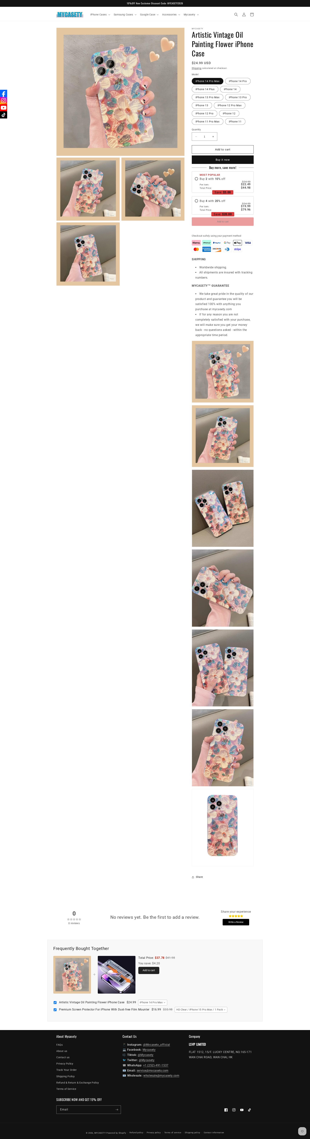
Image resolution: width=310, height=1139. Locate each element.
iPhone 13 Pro (238, 97)
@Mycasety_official (156, 1044)
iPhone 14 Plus (205, 89)
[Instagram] (3, 100)
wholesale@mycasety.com (161, 1075)
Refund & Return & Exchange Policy (77, 1082)
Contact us (63, 1057)
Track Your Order (66, 1069)
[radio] (223, 183)
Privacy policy (154, 1132)
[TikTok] (3, 114)
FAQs (59, 1044)
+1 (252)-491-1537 (155, 1065)
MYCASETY (100, 1133)
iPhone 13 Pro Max (208, 97)
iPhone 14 (230, 89)
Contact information (214, 1132)
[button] (100, 14)
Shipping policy (192, 1132)
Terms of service (172, 1132)
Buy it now (223, 159)
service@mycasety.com (152, 1070)
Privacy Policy (64, 1063)
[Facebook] (3, 93)
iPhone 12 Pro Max (230, 105)
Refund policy (136, 1132)
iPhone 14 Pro (238, 81)
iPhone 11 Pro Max (208, 121)
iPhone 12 (229, 113)
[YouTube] (3, 107)
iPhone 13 (202, 105)
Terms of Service (66, 1088)
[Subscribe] (117, 1109)
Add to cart (223, 221)
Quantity (196, 129)
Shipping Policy (65, 1076)
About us (61, 1051)
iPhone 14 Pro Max (208, 81)
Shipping (196, 68)
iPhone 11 (235, 121)
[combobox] (152, 1002)
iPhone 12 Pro (204, 113)
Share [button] (199, 876)
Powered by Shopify (116, 1133)
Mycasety (149, 1049)
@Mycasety (145, 1055)
